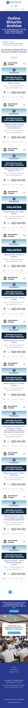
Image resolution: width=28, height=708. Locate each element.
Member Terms (14, 671)
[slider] (18, 92)
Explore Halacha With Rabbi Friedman (13, 43)
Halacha (11, 41)
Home (14, 667)
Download (16, 97)
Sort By (14, 57)
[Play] (5, 93)
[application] (14, 92)
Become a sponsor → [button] (14, 633)
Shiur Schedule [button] (14, 611)
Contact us (19, 682)
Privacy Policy (14, 669)
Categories (5, 41)
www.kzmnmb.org (10, 682)
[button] (12, 5)
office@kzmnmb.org (18, 680)
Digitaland (21, 699)
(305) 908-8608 (8, 680)
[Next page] (17, 592)
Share (23, 97)
